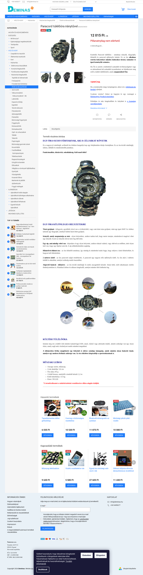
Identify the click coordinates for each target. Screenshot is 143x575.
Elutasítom (86, 555)
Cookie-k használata (14, 521)
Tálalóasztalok (17, 156)
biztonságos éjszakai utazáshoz (102, 96)
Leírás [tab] (45, 129)
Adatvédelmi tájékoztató (15, 507)
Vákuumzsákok (17, 93)
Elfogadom (100, 555)
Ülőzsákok (15, 165)
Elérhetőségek (12, 516)
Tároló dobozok (17, 108)
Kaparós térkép (17, 102)
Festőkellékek (16, 150)
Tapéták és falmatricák (20, 78)
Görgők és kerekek (18, 162)
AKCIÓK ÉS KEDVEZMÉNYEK (18, 32)
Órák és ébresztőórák (19, 87)
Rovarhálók (16, 147)
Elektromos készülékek (19, 66)
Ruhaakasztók (17, 129)
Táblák (14, 135)
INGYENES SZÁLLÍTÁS (16, 214)
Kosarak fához (17, 177)
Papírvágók (16, 141)
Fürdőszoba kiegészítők (19, 72)
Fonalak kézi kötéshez (19, 84)
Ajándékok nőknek (17, 198)
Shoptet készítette (129, 568)
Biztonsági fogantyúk (19, 120)
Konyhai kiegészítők (18, 69)
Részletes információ (97, 108)
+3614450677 (115, 505)
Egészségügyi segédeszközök (21, 41)
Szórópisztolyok (18, 153)
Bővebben (48, 485)
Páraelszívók (16, 111)
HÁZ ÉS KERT (13, 51)
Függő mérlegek (17, 186)
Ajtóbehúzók (16, 183)
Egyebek (15, 105)
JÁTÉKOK (11, 211)
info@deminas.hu (116, 502)
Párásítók (15, 117)
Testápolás (14, 44)
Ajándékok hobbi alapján (19, 193)
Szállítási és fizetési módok (16, 510)
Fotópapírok (16, 81)
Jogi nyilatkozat (12, 518)
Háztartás (14, 63)
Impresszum (11, 524)
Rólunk (9, 527)
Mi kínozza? (15, 38)
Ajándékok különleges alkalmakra (22, 195)
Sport (12, 47)
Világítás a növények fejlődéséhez (23, 168)
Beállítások (42, 569)
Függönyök (16, 123)
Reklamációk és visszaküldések (18, 513)
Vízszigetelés (16, 174)
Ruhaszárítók (16, 126)
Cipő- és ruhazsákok (19, 132)
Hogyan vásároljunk (60, 2)
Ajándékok (14, 207)
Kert (12, 60)
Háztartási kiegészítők (19, 75)
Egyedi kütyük (15, 205)
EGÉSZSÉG (12, 35)
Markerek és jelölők (18, 180)
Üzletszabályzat (79, 2)
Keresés (88, 9)
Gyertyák (15, 171)
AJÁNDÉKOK (13, 189)
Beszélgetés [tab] (56, 129)
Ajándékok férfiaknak (18, 202)
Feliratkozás (47, 528)
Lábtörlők (15, 99)
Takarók (14, 138)
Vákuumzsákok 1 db (19, 96)
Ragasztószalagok (18, 159)
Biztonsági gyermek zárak (21, 144)
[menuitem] (17, 16)
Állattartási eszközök (18, 57)
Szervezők (15, 90)
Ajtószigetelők (17, 114)
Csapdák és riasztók (18, 54)
